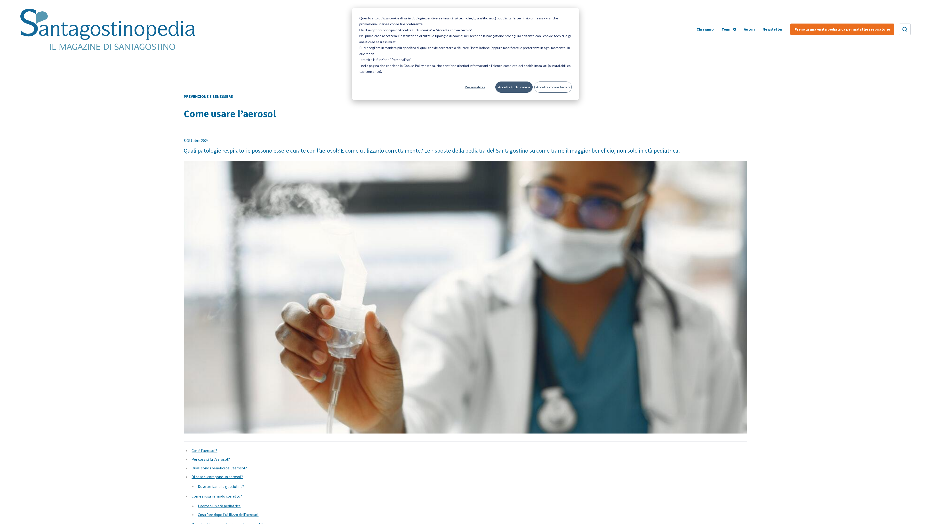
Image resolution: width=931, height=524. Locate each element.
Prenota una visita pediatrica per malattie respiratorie (842, 29)
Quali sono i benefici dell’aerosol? (219, 468)
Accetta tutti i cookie (514, 87)
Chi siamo (705, 29)
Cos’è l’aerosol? (204, 450)
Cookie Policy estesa (419, 66)
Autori (749, 29)
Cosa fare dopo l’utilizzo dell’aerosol (228, 514)
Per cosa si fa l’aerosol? (211, 459)
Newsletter (772, 29)
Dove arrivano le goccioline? (221, 486)
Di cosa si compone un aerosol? (217, 477)
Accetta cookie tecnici (553, 87)
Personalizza (475, 87)
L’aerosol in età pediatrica (219, 506)
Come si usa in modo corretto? (217, 496)
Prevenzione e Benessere (208, 96)
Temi (726, 29)
